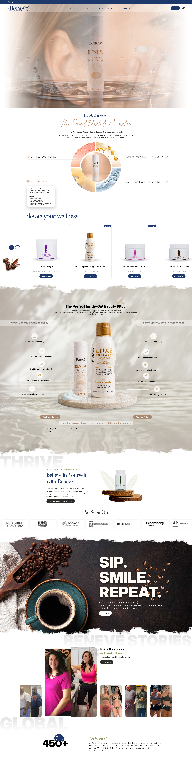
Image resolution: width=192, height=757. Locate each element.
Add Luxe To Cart (142, 417)
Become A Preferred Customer (60, 501)
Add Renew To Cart (50, 417)
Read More (106, 662)
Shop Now (105, 613)
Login (175, 8)
